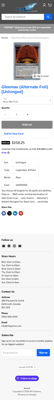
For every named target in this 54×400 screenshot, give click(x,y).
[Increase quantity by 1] (28, 114)
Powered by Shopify (27, 394)
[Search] (48, 17)
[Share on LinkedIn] (15, 213)
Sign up (43, 352)
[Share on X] (9, 213)
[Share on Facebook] (4, 213)
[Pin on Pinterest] (21, 213)
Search (27, 388)
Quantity (6, 108)
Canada (25, 367)
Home (5, 38)
